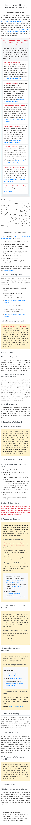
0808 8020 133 (16, 586)
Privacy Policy (25, 29)
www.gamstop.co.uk (19, 596)
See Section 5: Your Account (12, 78)
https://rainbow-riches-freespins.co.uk (13, 21)
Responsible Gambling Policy (16, 31)
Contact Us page (9, 270)
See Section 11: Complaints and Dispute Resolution (15, 119)
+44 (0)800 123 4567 (16, 678)
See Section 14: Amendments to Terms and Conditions (14, 179)
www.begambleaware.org (13, 593)
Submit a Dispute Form (16, 706)
